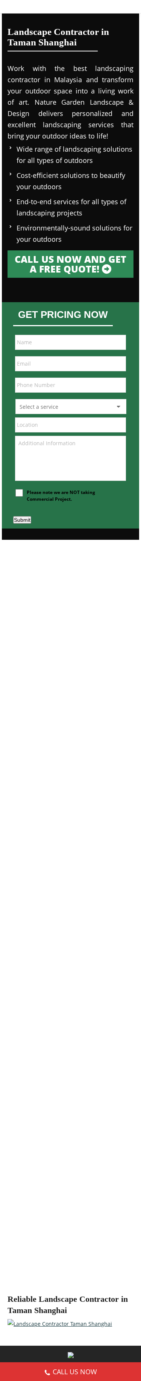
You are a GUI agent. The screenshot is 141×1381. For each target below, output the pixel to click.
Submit (22, 520)
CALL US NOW (75, 1371)
